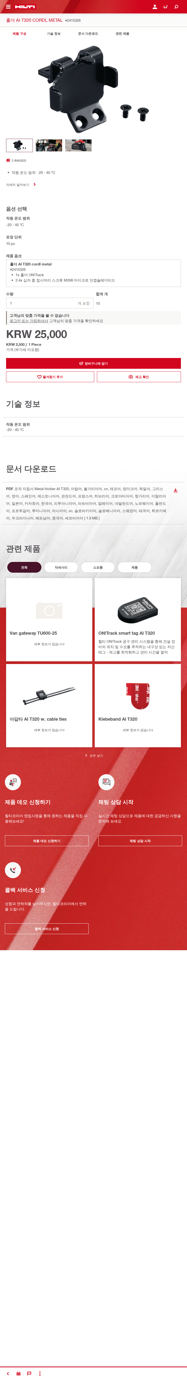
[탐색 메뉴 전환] (8, 6)
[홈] (25, 7)
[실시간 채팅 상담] (29, 1373)
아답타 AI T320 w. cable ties (38, 719)
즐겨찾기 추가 (53, 377)
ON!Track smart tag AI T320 (126, 633)
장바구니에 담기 (96, 363)
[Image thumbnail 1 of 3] (19, 145)
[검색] (176, 6)
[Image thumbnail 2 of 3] (49, 145)
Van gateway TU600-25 (33, 633)
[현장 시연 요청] (18, 1373)
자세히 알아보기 (17, 184)
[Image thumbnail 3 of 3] (78, 145)
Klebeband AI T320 (117, 719)
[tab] (19, 33)
